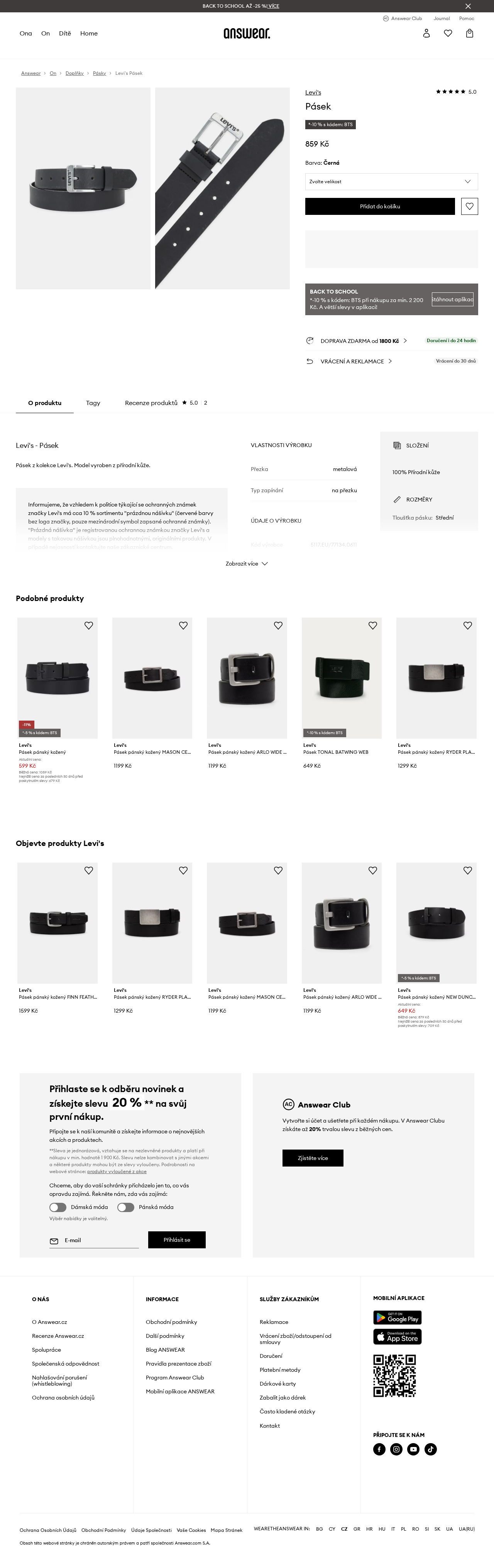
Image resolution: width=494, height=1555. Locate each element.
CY (332, 1529)
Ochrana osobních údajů (63, 1397)
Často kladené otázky (287, 1411)
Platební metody (280, 1369)
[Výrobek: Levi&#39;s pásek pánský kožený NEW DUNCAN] (436, 923)
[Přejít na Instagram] (396, 1449)
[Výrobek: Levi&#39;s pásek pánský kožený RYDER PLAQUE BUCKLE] (436, 678)
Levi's (313, 92)
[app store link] (397, 1336)
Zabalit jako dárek (283, 1397)
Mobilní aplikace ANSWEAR (180, 1391)
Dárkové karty (278, 1383)
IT (393, 1529)
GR (357, 1529)
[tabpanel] (247, 492)
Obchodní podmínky (171, 1322)
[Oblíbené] (448, 33)
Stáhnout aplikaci (453, 299)
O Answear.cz (49, 1322)
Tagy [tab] (93, 403)
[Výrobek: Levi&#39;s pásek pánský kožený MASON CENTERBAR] (152, 678)
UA (449, 1529)
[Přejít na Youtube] (413, 1449)
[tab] (166, 402)
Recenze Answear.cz (58, 1335)
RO (415, 1529)
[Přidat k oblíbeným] (469, 206)
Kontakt (270, 1425)
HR (369, 1529)
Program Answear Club (175, 1377)
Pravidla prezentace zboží (178, 1363)
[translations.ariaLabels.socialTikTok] (430, 1449)
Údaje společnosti (151, 1530)
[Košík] (469, 33)
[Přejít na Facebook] (379, 1449)
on (45, 33)
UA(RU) (467, 1529)
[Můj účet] (426, 33)
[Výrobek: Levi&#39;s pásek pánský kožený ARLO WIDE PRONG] (247, 678)
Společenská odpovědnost (65, 1363)
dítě (65, 33)
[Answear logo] (247, 33)
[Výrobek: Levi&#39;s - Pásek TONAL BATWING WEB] (342, 678)
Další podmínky (165, 1335)
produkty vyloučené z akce (117, 1171)
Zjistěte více (313, 1158)
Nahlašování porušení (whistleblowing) (59, 1380)
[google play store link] (397, 1317)
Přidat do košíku (380, 206)
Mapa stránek (226, 1530)
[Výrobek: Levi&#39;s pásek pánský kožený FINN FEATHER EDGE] (57, 923)
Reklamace (274, 1322)
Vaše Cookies (191, 1530)
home (89, 33)
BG (319, 1529)
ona (26, 33)
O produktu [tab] (44, 403)
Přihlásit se (177, 1239)
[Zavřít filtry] (468, 6)
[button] (391, 181)
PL (403, 1529)
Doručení (271, 1355)
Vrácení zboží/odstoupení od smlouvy (296, 1339)
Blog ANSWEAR (165, 1349)
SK (437, 1529)
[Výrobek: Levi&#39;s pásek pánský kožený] (57, 678)
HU (382, 1529)
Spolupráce (46, 1349)
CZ (344, 1529)
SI (427, 1529)
